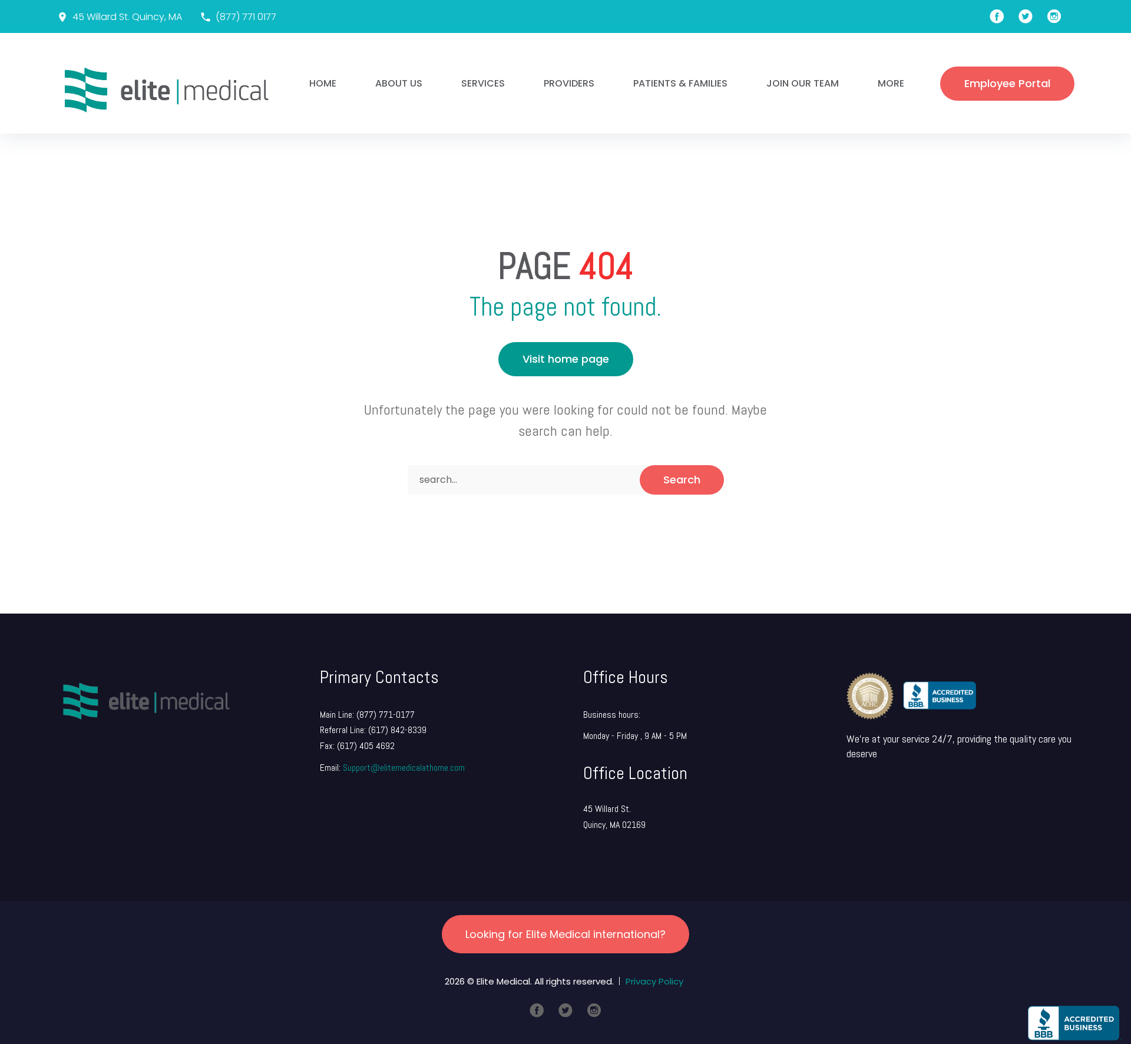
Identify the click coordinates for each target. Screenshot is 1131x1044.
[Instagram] (594, 1010)
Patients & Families (680, 83)
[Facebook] (536, 1010)
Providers (569, 83)
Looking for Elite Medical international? (565, 934)
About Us (398, 83)
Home (322, 83)
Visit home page (565, 359)
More (891, 83)
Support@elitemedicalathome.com (404, 767)
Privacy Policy (654, 981)
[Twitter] (565, 1010)
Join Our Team (802, 83)
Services (483, 83)
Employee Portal (1007, 83)
